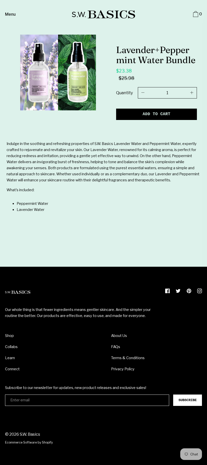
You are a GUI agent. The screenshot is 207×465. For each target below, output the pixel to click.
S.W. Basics (30, 434)
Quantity (124, 92)
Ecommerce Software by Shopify (29, 442)
